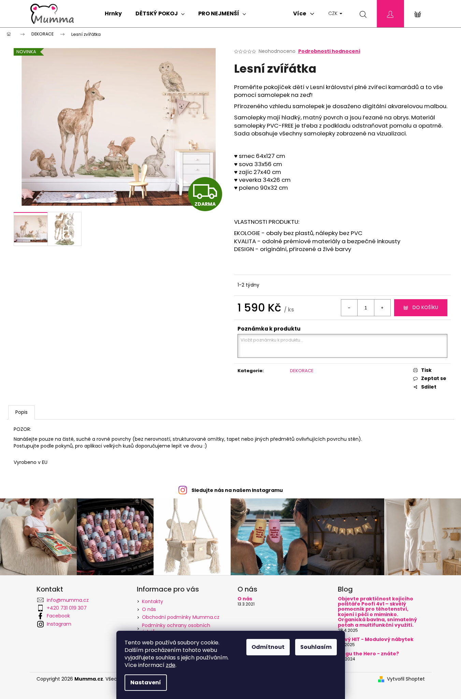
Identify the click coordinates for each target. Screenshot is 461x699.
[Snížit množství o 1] (349, 308)
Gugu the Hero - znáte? (368, 653)
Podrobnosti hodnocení (329, 51)
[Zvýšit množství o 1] (382, 308)
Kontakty (152, 601)
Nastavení (145, 682)
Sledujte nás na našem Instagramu (237, 490)
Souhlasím (316, 647)
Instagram (59, 624)
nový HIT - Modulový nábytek (376, 639)
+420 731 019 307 (67, 608)
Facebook (58, 615)
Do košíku (425, 307)
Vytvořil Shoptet (406, 679)
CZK (333, 13)
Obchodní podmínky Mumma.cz (180, 617)
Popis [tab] (21, 412)
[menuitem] (113, 13)
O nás (149, 609)
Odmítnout (268, 647)
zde (170, 665)
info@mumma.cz (68, 600)
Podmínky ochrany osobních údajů (176, 628)
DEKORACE (302, 370)
